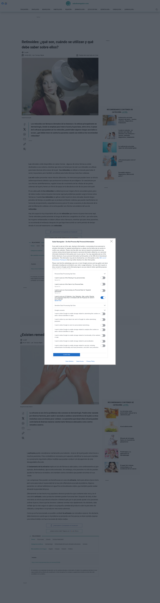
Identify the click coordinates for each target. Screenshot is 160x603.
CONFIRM (66, 354)
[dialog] (80, 301)
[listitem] (80, 274)
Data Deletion (70, 361)
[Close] (112, 242)
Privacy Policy (90, 361)
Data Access (80, 361)
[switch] (103, 278)
